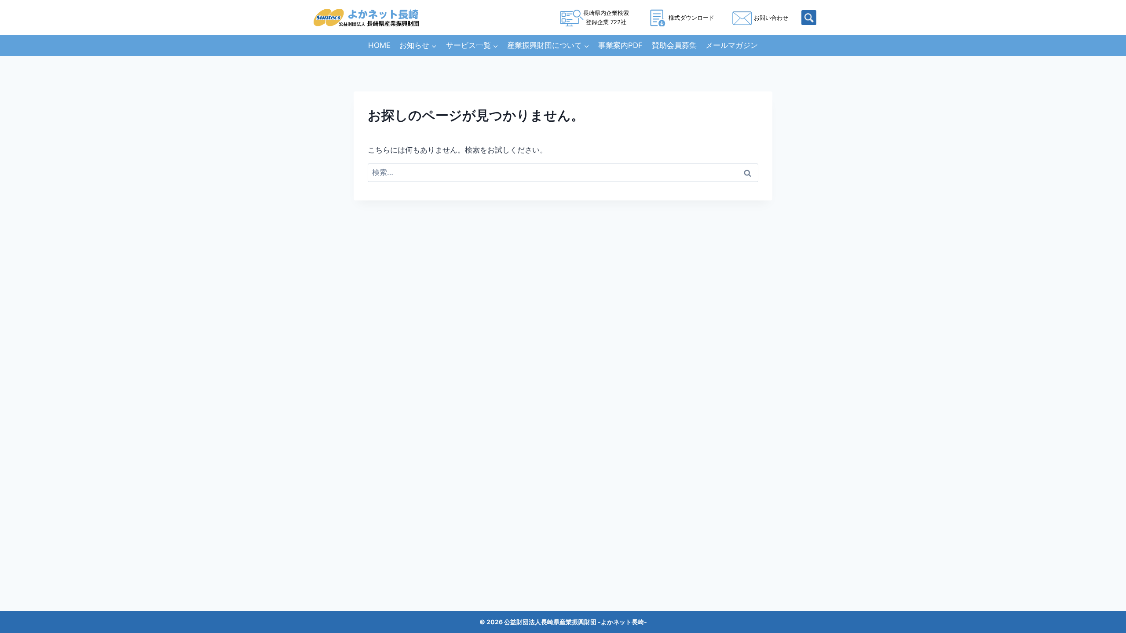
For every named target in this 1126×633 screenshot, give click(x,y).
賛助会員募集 (674, 45)
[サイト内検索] (808, 17)
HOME (379, 45)
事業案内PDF (620, 45)
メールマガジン (732, 45)
